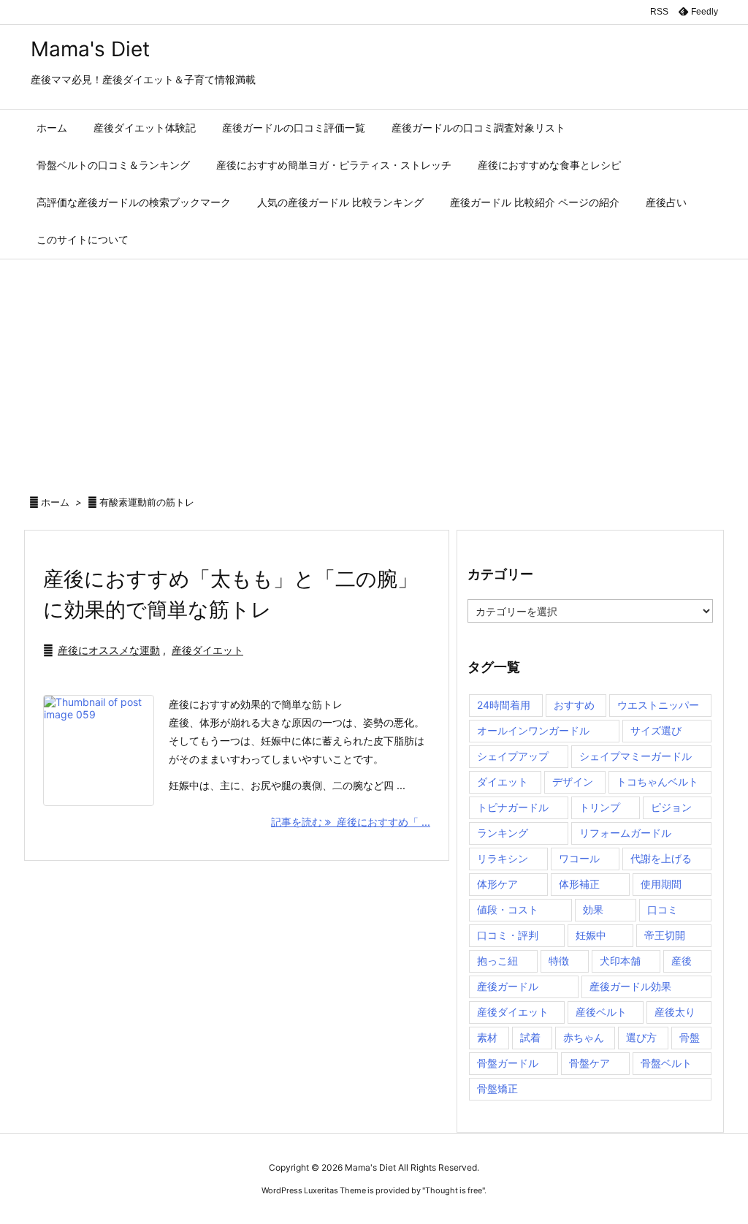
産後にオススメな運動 (109, 650)
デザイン (572, 781)
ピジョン (671, 807)
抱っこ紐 (497, 960)
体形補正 (579, 884)
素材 (487, 1037)
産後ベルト (601, 1012)
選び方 (641, 1037)
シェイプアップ (513, 756)
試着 (530, 1037)
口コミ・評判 (507, 935)
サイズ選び (656, 730)
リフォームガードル (625, 832)
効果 (593, 909)
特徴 (559, 960)
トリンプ (599, 807)
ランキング (502, 832)
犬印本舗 (620, 960)
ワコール (579, 858)
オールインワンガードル (533, 730)
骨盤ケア (589, 1063)
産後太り (674, 1012)
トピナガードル (513, 807)
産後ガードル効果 (630, 986)
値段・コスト (507, 909)
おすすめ (574, 705)
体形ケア (497, 884)
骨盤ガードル (507, 1063)
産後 (681, 960)
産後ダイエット (207, 650)
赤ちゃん (583, 1037)
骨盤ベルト (666, 1063)
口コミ (662, 909)
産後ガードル (507, 986)
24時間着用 (503, 705)
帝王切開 (664, 935)
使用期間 (661, 884)
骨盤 (689, 1037)
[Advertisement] (374, 369)
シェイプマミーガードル (635, 756)
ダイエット (502, 781)
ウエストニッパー (658, 705)
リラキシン (502, 858)
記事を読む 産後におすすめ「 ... (350, 822)
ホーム (55, 502)
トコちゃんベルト (657, 781)
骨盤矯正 (497, 1088)
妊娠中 (591, 935)
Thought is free (453, 1190)
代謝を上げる (661, 858)
